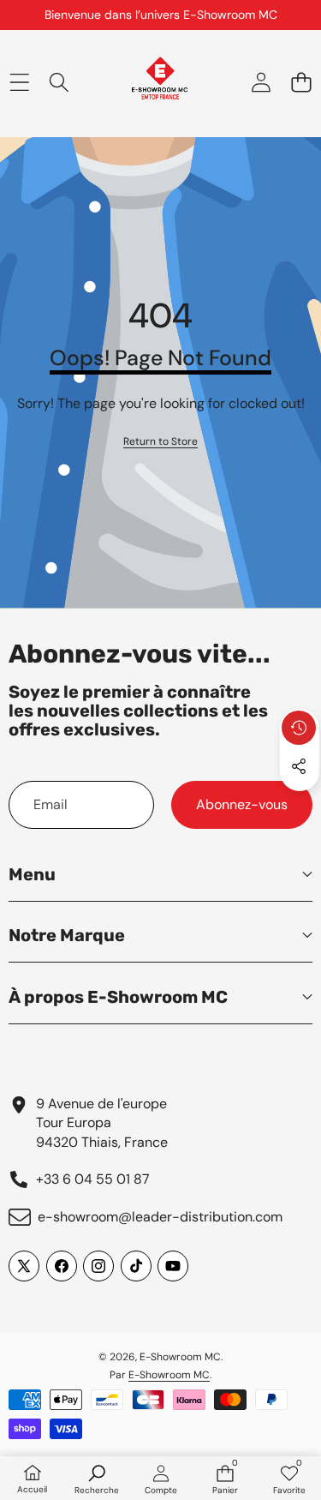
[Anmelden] (260, 82)
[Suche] (59, 82)
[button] (301, 82)
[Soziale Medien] (299, 766)
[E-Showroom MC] (160, 82)
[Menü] (19, 82)
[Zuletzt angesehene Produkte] (299, 728)
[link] (160, 442)
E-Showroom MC (180, 1357)
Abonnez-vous (242, 804)
